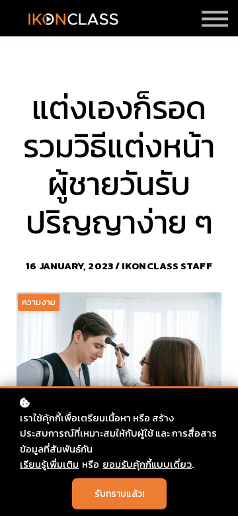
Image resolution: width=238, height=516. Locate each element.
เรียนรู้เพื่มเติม (49, 464)
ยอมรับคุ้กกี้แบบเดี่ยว (147, 464)
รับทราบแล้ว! (119, 494)
